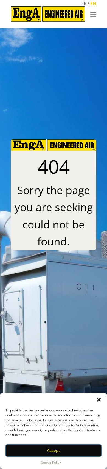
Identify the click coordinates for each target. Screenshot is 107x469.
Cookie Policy (51, 462)
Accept (53, 450)
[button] (99, 399)
